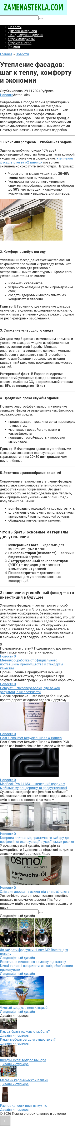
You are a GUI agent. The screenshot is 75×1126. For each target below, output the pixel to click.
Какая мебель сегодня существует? (28, 1039)
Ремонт (14, 47)
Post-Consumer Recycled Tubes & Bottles (31, 738)
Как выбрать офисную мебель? (25, 1032)
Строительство (19, 43)
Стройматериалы (21, 39)
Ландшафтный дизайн (25, 35)
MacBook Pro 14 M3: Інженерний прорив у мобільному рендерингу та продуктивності (33, 786)
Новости (14, 27)
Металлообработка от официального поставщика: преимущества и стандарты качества (31, 664)
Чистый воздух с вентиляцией (24, 1008)
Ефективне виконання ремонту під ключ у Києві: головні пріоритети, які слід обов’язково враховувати (36, 966)
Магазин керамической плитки (24, 1080)
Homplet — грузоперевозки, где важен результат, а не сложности (30, 690)
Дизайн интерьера (22, 31)
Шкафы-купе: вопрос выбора (23, 1060)
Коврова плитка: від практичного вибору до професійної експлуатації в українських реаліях (37, 840)
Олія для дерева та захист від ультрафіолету (34, 892)
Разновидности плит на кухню (23, 1106)
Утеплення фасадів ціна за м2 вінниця (36, 160)
